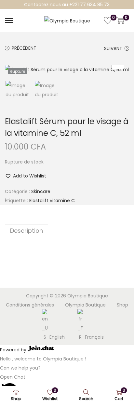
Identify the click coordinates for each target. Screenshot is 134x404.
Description (26, 231)
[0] (108, 20)
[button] (25, 175)
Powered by (14, 349)
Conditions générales (30, 305)
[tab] (67, 230)
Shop (122, 305)
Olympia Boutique (85, 305)
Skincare (40, 191)
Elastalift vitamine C (52, 200)
